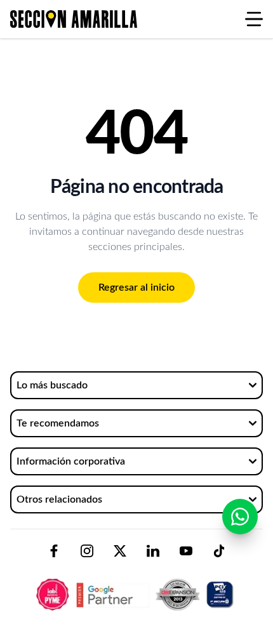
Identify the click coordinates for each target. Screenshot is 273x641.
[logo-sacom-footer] (136, 584)
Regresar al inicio (136, 287)
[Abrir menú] (254, 19)
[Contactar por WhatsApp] (240, 516)
